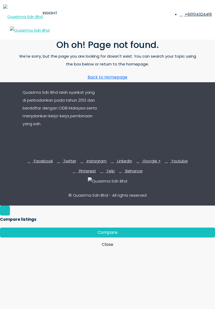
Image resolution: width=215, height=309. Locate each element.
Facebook (43, 161)
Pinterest (87, 171)
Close (107, 244)
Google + (151, 161)
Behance (133, 171)
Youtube (179, 161)
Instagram (96, 161)
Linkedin (124, 161)
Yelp (110, 171)
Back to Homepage (107, 77)
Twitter (69, 161)
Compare (107, 232)
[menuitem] (196, 14)
